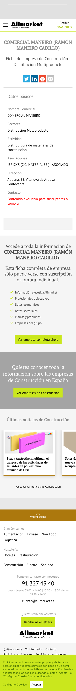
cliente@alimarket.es (38, 601)
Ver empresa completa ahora (38, 339)
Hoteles (9, 555)
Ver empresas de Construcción (38, 393)
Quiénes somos (13, 649)
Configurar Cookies (15, 684)
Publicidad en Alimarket (18, 654)
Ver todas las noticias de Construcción (38, 486)
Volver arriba (38, 517)
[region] (38, 673)
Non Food (49, 534)
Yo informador (33, 649)
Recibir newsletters (38, 622)
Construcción (13, 565)
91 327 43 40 (38, 583)
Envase (32, 534)
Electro (32, 565)
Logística (10, 540)
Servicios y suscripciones (51, 654)
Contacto (50, 649)
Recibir (64, 25)
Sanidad (47, 565)
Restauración (28, 555)
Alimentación (14, 534)
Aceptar (36, 684)
